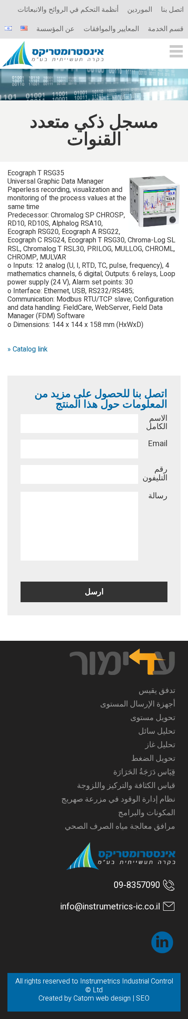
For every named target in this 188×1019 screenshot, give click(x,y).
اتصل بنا (172, 9)
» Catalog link (27, 349)
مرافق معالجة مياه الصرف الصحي (120, 826)
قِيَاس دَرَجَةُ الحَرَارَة (144, 772)
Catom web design (102, 998)
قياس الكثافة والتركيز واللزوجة (126, 786)
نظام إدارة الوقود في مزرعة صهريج (118, 799)
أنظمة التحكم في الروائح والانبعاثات (67, 9)
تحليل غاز (160, 745)
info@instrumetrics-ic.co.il (110, 906)
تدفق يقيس (157, 690)
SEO (143, 998)
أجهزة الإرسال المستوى (137, 704)
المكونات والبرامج (146, 813)
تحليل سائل (156, 731)
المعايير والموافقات (111, 29)
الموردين (139, 9)
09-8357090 (137, 885)
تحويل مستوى (152, 718)
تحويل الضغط (153, 758)
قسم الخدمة (166, 29)
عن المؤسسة (55, 29)
